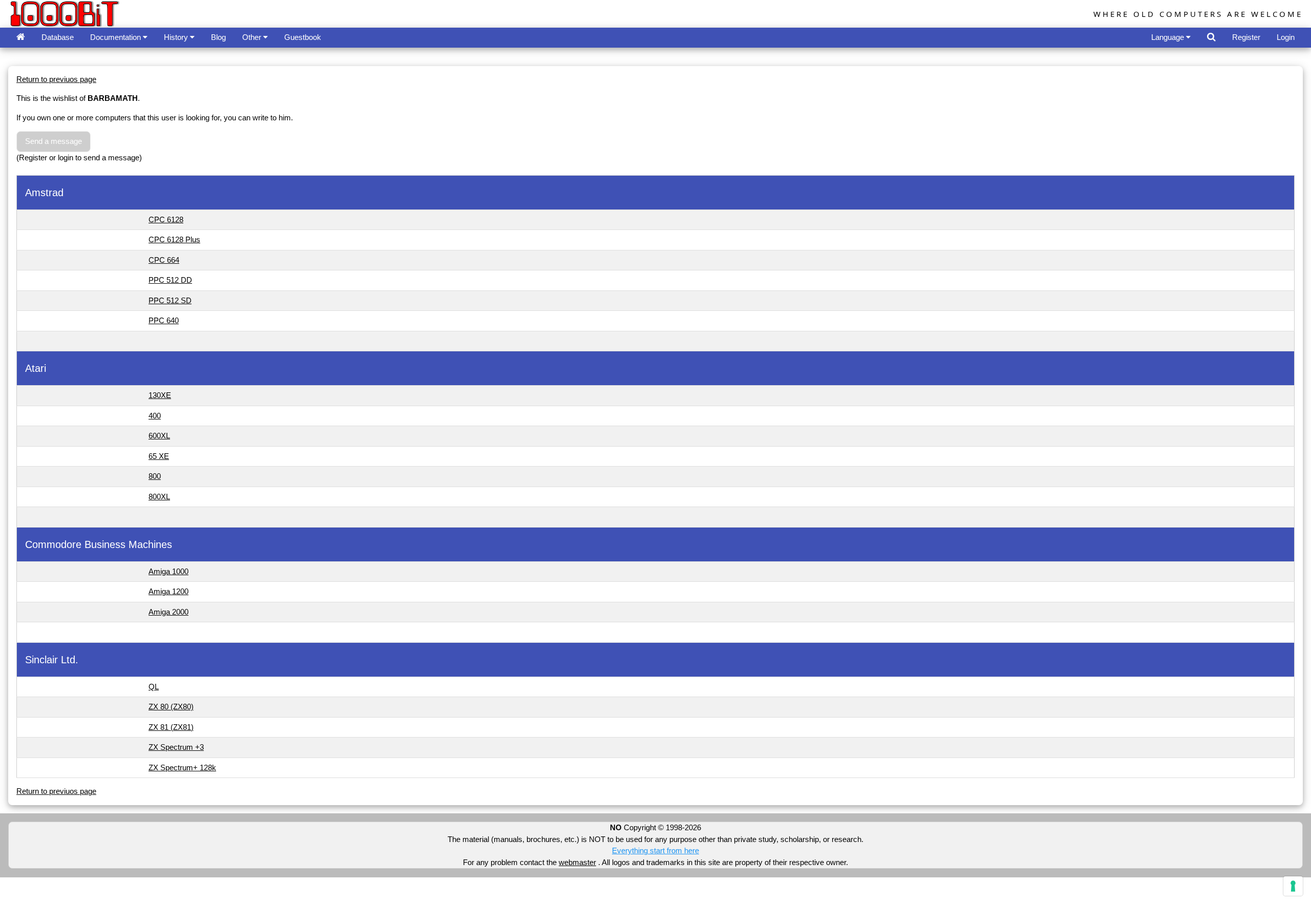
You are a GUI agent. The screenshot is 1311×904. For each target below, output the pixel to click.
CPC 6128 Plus (174, 239)
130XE (160, 395)
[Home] (20, 38)
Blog (218, 37)
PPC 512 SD (170, 300)
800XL (159, 496)
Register (1246, 37)
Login (1286, 37)
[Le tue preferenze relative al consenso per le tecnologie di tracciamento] (1293, 886)
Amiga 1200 (168, 591)
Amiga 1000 (168, 571)
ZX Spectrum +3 (176, 747)
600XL (159, 435)
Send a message (53, 141)
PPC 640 (164, 320)
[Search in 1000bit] (1211, 38)
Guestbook (302, 37)
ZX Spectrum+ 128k (182, 767)
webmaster (577, 862)
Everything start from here (655, 850)
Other (252, 37)
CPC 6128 (166, 219)
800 (155, 476)
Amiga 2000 (168, 611)
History (177, 37)
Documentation (116, 37)
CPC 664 (164, 260)
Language (1168, 37)
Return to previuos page (56, 79)
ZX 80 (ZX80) (171, 706)
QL (154, 686)
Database (57, 37)
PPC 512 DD (170, 280)
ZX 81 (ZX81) (171, 727)
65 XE (159, 456)
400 (155, 415)
